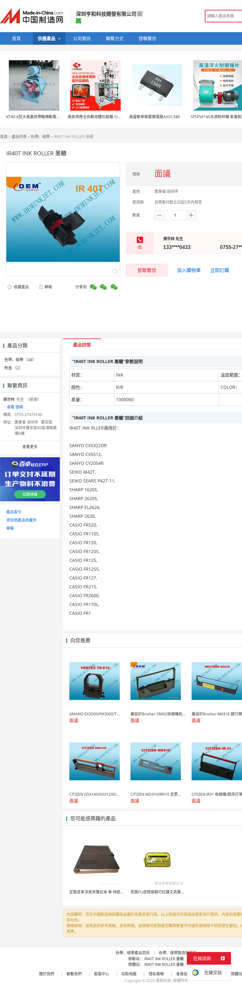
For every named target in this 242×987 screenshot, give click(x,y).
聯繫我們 (74, 974)
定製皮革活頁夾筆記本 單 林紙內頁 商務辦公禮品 (110, 892)
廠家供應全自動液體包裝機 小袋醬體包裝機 (104, 116)
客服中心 (101, 974)
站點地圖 (128, 974)
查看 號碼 (15, 407)
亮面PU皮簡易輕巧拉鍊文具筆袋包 (159, 892)
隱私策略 (156, 974)
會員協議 (183, 974)
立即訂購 (219, 270)
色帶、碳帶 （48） (20, 359)
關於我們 (46, 974)
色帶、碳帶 (40, 136)
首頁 (4, 136)
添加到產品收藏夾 (21, 520)
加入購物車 (189, 270)
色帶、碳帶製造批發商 (178, 952)
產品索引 (13, 512)
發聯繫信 (146, 270)
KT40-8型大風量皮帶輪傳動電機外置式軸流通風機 (48, 116)
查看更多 (29, 446)
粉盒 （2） (13, 368)
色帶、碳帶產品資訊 (133, 952)
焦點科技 (163, 980)
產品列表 (19, 136)
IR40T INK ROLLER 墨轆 (164, 958)
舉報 (48, 287)
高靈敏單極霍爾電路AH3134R (154, 116)
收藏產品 (21, 287)
